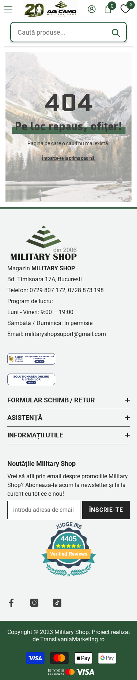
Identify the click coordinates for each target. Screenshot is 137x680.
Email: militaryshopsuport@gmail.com (56, 334)
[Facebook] (11, 602)
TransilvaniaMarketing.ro (72, 639)
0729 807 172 (47, 290)
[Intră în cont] (91, 9)
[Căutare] (116, 33)
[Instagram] (34, 602)
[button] (8, 9)
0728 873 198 (86, 290)
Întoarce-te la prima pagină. (68, 158)
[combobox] (68, 32)
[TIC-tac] (57, 602)
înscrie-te (106, 509)
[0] (125, 9)
